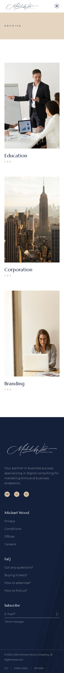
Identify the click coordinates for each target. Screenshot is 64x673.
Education (15, 155)
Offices (9, 536)
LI (17, 494)
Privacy (9, 521)
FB (7, 494)
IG (26, 494)
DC (6, 668)
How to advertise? (17, 583)
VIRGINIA (39, 668)
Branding (14, 383)
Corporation (18, 269)
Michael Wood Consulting (34, 654)
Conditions (12, 529)
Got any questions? (18, 567)
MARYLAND (21, 668)
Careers (10, 544)
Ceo (8, 161)
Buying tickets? (15, 575)
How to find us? (15, 590)
